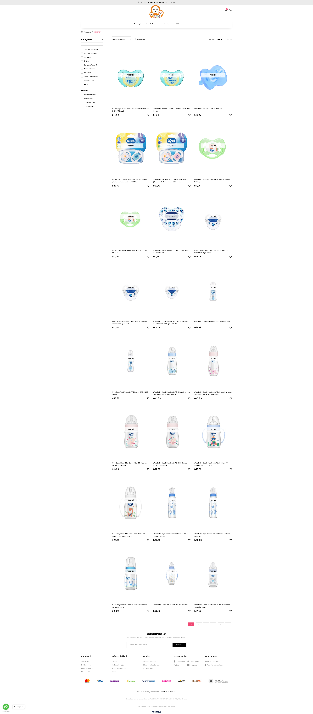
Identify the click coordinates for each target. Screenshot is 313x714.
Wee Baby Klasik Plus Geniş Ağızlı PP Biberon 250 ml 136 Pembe (170, 464)
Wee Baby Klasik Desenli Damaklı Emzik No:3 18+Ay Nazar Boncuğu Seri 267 (170, 322)
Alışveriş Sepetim (149, 661)
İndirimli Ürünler (89, 94)
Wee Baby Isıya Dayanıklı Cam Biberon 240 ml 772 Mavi (212, 535)
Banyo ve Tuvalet (90, 65)
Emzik (86, 84)
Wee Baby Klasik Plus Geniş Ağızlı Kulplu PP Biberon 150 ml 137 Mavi (211, 464)
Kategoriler (86, 39)
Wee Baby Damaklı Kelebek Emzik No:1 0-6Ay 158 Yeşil (212, 180)
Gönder (179, 645)
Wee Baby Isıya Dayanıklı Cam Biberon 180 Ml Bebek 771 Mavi (170, 535)
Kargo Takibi (148, 668)
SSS (177, 24)
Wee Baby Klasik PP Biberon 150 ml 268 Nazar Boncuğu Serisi (212, 606)
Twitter (176, 665)
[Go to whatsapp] (6, 707)
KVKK (114, 672)
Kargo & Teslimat (119, 668)
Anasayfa (138, 24)
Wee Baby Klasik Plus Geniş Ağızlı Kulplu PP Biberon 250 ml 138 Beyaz (128, 535)
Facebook (181, 661)
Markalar (167, 24)
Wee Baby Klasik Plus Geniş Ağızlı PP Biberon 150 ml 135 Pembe (129, 464)
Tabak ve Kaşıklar (90, 53)
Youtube (193, 665)
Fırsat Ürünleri (89, 106)
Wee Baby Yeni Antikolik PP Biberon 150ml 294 (212, 321)
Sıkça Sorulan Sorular (151, 665)
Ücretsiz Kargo (89, 102)
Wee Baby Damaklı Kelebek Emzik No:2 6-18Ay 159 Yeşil (130, 251)
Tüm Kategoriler (152, 24)
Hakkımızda (86, 665)
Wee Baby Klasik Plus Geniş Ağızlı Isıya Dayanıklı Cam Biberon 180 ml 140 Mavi (171, 393)
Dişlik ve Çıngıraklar (91, 49)
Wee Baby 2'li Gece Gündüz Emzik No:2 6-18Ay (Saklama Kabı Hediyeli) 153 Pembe (171, 180)
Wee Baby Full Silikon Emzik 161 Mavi (208, 108)
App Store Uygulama (215, 665)
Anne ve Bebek (89, 69)
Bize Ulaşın (85, 672)
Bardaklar (87, 57)
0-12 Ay (86, 61)
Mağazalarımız (87, 668)
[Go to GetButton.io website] (6, 711)
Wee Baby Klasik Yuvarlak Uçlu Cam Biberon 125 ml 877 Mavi (129, 606)
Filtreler (85, 90)
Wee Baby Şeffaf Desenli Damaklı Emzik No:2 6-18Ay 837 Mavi (171, 251)
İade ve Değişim (118, 665)
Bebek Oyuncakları (91, 76)
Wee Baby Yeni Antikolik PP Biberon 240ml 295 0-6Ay (130, 393)
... (213, 624)
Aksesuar (87, 73)
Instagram (194, 661)
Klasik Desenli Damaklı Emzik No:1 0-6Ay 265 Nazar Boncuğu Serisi (211, 251)
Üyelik (114, 661)
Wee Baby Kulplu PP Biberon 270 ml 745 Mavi (170, 605)
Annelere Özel (89, 80)
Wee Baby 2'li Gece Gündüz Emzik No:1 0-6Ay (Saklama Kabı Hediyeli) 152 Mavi (129, 180)
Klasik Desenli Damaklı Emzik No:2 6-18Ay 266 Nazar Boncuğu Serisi (129, 322)
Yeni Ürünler (88, 98)
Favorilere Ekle (148, 115)
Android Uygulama (212, 661)
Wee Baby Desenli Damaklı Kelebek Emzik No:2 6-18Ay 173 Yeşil (130, 109)
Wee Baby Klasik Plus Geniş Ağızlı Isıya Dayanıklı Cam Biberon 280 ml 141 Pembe (213, 393)
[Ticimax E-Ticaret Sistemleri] (156, 712)
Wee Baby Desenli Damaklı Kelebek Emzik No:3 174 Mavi (171, 109)
